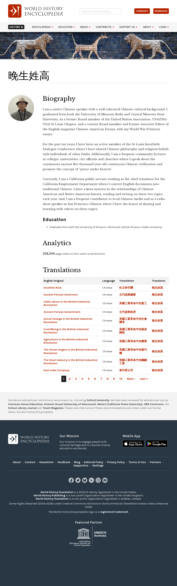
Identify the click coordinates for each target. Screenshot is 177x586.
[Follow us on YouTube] (105, 482)
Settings (98, 465)
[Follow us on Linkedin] (92, 482)
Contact (30, 462)
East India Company (56, 370)
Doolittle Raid (52, 287)
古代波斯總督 (127, 294)
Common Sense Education (25, 404)
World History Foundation (56, 492)
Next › (131, 379)
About (147, 27)
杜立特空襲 (126, 287)
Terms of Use (137, 462)
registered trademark (114, 511)
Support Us (127, 27)
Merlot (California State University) (120, 404)
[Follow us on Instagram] (99, 482)
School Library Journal (22, 408)
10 (120, 379)
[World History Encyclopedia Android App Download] (156, 444)
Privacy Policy (116, 462)
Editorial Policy (93, 462)
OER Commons (154, 404)
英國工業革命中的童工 (133, 303)
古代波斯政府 (127, 312)
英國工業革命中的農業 (133, 341)
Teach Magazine (53, 408)
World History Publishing (49, 495)
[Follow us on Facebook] (72, 482)
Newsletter (46, 462)
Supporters (80, 465)
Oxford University (98, 400)
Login (162, 27)
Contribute (103, 27)
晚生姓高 (157, 287)
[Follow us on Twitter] (78, 482)
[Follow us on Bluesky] (85, 482)
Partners (155, 462)
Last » (144, 379)
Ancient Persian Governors (61, 294)
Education (65, 27)
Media (84, 27)
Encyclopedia (41, 27)
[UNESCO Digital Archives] (88, 537)
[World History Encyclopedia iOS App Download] (133, 444)
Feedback (64, 462)
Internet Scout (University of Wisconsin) (70, 404)
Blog (77, 462)
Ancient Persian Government (62, 312)
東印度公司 (126, 370)
